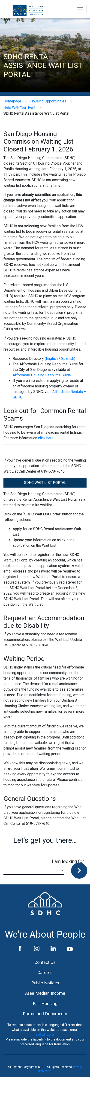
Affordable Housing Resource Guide (42, 375)
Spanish (67, 358)
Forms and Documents (45, 1013)
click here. (46, 438)
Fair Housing (45, 1003)
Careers (45, 972)
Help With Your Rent (19, 107)
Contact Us (45, 962)
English (52, 358)
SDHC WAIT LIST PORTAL (45, 482)
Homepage (12, 101)
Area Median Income (45, 993)
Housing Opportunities (48, 101)
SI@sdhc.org (45, 1034)
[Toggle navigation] (80, 9)
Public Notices (45, 982)
